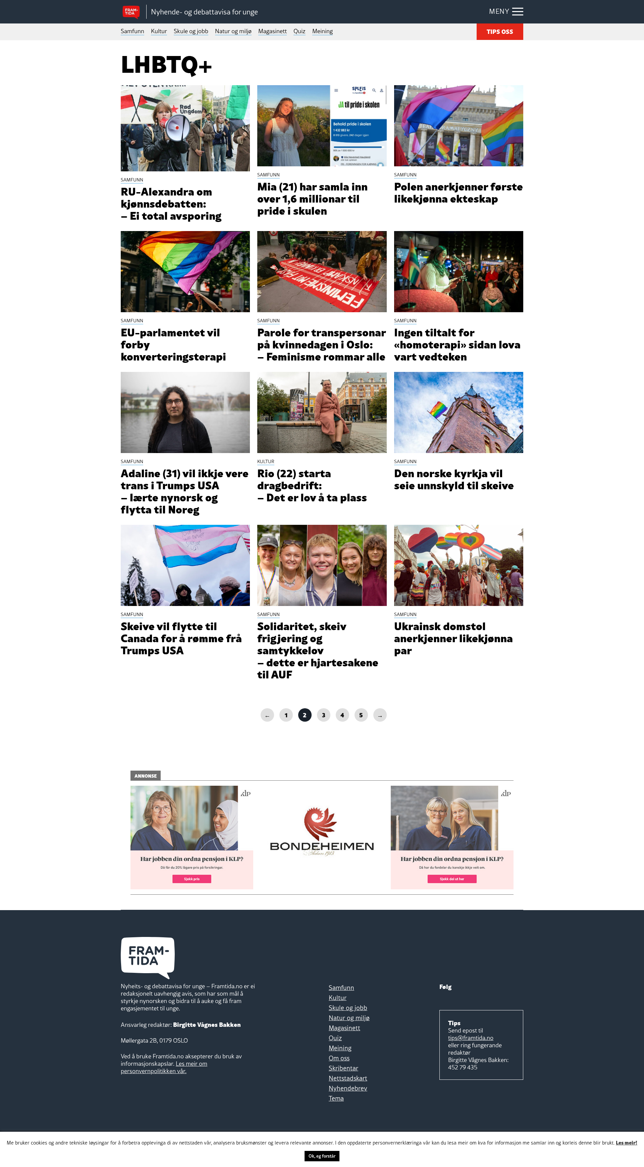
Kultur (159, 31)
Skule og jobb (191, 31)
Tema (336, 1098)
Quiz (299, 31)
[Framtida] (133, 12)
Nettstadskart (348, 1078)
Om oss (339, 1058)
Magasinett (272, 31)
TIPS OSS (500, 31)
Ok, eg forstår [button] (322, 1156)
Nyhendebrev (348, 1088)
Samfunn (132, 31)
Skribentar (343, 1068)
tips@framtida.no (470, 1038)
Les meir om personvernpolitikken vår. (164, 1067)
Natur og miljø (233, 31)
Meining (322, 31)
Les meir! (626, 1142)
